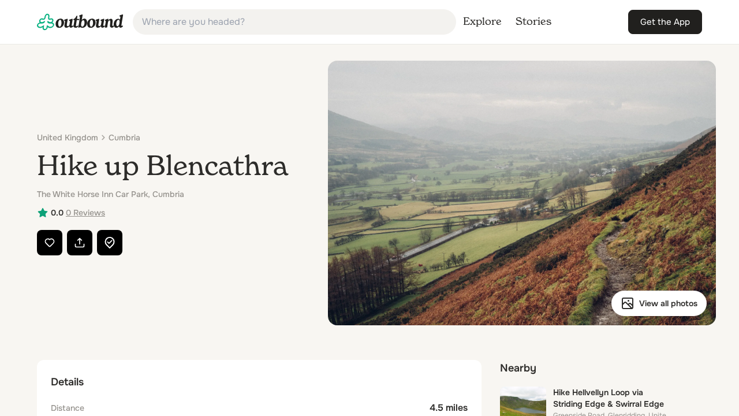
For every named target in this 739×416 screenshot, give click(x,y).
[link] (80, 22)
